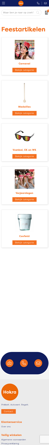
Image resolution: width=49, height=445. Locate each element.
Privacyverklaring (10, 443)
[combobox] (18, 12)
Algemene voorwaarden (13, 439)
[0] (46, 13)
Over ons (6, 426)
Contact (8, 411)
